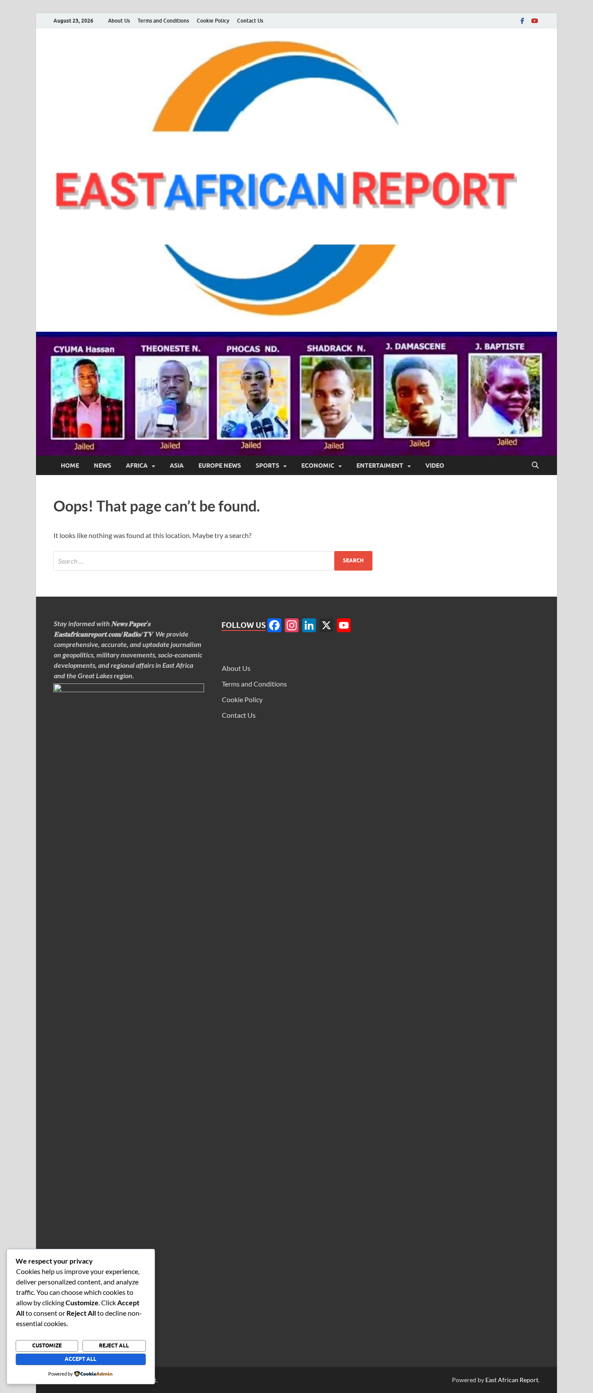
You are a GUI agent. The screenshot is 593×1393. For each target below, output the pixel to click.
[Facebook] (522, 20)
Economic (317, 465)
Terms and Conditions (163, 20)
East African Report (511, 1379)
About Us (119, 20)
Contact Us (250, 20)
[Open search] (535, 465)
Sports (267, 465)
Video (434, 465)
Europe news (219, 465)
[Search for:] (212, 561)
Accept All (80, 1359)
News (102, 465)
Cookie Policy (213, 20)
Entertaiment (379, 465)
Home (70, 465)
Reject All (114, 1345)
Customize (47, 1345)
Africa (137, 465)
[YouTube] (534, 20)
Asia (177, 465)
